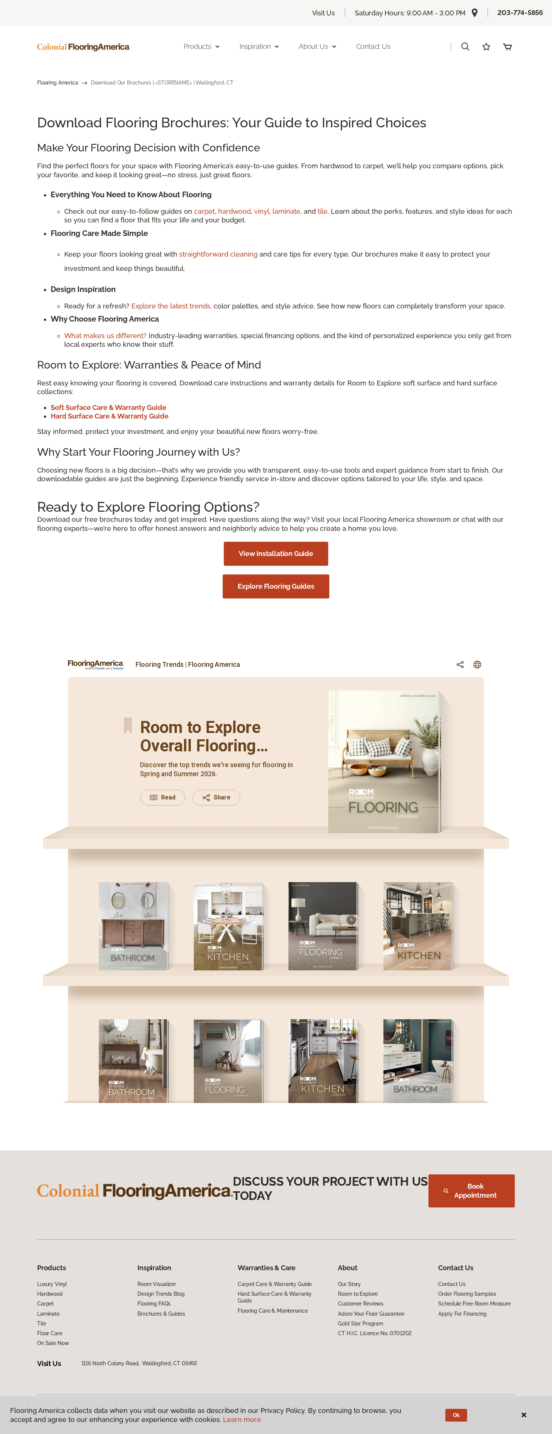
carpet (204, 211)
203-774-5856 (520, 13)
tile (322, 211)
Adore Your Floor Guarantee (371, 1314)
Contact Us (373, 46)
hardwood (234, 211)
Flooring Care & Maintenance (273, 1311)
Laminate (48, 1314)
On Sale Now (53, 1343)
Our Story (349, 1284)
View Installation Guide (276, 554)
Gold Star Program (360, 1324)
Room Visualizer (156, 1284)
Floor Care (49, 1333)
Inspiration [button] (255, 46)
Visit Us (323, 13)
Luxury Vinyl (52, 1284)
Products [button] (197, 46)
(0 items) (507, 46)
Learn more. (242, 1419)
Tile (41, 1324)
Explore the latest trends (170, 306)
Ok (456, 1415)
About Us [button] (313, 46)
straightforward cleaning (218, 254)
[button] (465, 46)
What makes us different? (106, 336)
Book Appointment (475, 1190)
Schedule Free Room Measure (474, 1304)
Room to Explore (358, 1294)
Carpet (45, 1304)
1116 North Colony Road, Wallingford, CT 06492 (139, 1363)
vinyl (261, 211)
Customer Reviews (360, 1304)
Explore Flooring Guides (276, 586)
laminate (286, 211)
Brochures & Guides (161, 1314)
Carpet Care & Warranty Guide (275, 1284)
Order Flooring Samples (467, 1294)
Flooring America (57, 83)
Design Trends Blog (160, 1294)
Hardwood (50, 1294)
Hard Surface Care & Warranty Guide (275, 1297)
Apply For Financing (462, 1314)
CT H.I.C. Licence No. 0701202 (375, 1333)
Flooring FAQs (153, 1304)
